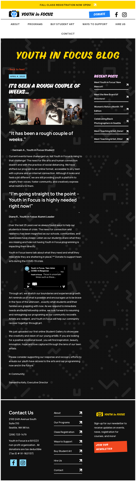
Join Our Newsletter (104, 447)
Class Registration (64, 432)
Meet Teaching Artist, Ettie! (108, 139)
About (57, 412)
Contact (68, 33)
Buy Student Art (63, 451)
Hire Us (58, 460)
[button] (15, 24)
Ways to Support (63, 441)
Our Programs (62, 422)
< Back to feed (16, 69)
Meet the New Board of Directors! (106, 96)
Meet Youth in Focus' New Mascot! (107, 84)
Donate (99, 14)
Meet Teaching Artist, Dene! (108, 131)
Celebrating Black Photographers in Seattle (107, 121)
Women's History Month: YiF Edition (108, 108)
